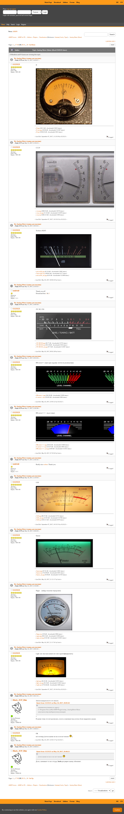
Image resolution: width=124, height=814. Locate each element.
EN (121, 2)
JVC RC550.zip (40, 345)
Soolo (62, 37)
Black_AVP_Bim (20, 700)
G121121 (16, 64)
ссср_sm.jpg (39, 213)
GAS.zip (38, 520)
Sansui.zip (39, 573)
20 (22, 45)
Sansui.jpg (39, 571)
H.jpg (37, 128)
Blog (78, 2)
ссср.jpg (38, 211)
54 (27, 45)
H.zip (37, 132)
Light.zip (38, 685)
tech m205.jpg (40, 271)
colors (46, 464)
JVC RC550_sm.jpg (41, 347)
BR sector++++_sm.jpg (42, 448)
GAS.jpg (38, 516)
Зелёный (57, 37)
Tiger (65, 37)
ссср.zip (38, 215)
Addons (65, 2)
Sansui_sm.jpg (40, 574)
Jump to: (90, 790)
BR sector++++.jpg (41, 445)
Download (57, 2)
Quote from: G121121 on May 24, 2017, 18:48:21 (53, 751)
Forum (72, 2)
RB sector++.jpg (40, 395)
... (14, 45)
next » (113, 41)
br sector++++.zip (41, 446)
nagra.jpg (39, 636)
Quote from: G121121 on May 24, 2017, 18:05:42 (53, 703)
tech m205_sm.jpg (41, 275)
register (14, 9)
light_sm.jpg (39, 683)
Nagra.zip (39, 634)
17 (16, 45)
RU (117, 2)
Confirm (117, 810)
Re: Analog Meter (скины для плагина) (27, 58)
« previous (108, 41)
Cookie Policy (42, 810)
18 (18, 45)
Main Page (48, 2)
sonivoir (16, 291)
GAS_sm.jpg (39, 518)
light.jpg (38, 681)
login (8, 9)
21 (24, 45)
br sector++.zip (40, 397)
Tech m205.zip (40, 273)
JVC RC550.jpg (40, 343)
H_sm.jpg (39, 130)
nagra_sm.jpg (40, 638)
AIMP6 (15, 31)
